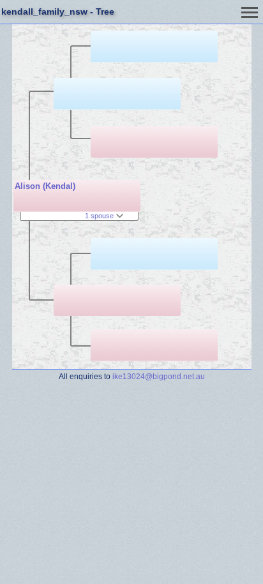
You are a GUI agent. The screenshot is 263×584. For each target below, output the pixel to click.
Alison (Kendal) (45, 186)
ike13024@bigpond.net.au (158, 376)
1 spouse (100, 216)
